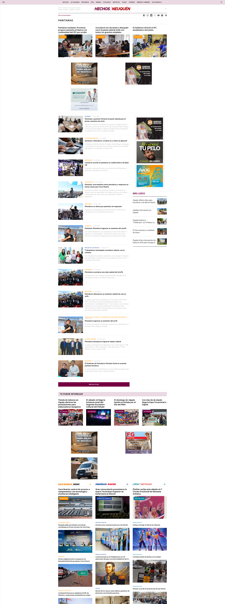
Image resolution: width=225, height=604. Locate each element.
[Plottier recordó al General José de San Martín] (150, 592)
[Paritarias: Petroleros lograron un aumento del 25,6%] (70, 226)
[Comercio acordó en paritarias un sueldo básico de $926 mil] (70, 160)
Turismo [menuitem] (132, 2)
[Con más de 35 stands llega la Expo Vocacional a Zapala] (154, 409)
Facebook (144, 16)
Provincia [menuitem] (85, 2)
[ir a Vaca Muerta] (68, 484)
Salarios (63, 37)
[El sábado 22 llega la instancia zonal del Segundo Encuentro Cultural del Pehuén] (98, 409)
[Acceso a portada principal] (15, 2)
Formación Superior (104, 498)
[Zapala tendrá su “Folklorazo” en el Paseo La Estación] (162, 219)
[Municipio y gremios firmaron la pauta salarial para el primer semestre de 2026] (70, 116)
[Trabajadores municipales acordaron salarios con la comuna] (70, 247)
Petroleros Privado (91, 138)
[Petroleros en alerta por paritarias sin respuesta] (70, 204)
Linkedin (151, 16)
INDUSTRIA (61, 556)
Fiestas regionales (64, 15)
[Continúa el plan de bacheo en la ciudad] (150, 560)
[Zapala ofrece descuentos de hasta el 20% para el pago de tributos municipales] (162, 239)
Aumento (88, 225)
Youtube (158, 16)
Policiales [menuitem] (107, 2)
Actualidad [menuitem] (75, 2)
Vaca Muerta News (64, 522)
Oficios (97, 588)
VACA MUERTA (89, 182)
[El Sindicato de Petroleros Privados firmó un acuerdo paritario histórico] (70, 361)
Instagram (148, 16)
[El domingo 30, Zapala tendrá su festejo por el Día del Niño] (126, 409)
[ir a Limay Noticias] (142, 484)
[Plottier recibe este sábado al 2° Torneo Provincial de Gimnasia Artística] (150, 496)
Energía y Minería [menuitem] (143, 2)
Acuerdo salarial (90, 339)
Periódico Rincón (100, 522)
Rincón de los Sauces (92, 247)
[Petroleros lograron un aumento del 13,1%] (70, 317)
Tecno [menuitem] (124, 2)
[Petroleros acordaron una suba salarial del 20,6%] (70, 269)
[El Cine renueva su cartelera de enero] (162, 229)
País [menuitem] (92, 2)
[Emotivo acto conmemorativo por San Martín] (112, 528)
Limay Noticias (139, 498)
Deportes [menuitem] (116, 2)
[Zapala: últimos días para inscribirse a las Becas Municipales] (162, 199)
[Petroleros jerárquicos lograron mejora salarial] (70, 339)
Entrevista (64, 498)
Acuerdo (88, 116)
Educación (138, 37)
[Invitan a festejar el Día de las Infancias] (150, 528)
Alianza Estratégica (64, 590)
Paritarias (100, 37)
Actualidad (64, 411)
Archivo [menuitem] (66, 2)
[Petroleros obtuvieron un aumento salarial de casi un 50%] (70, 291)
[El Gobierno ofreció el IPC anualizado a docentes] (150, 35)
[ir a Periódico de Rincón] (105, 484)
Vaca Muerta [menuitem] (157, 2)
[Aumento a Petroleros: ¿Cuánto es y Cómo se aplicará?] (70, 138)
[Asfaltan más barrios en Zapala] (162, 209)
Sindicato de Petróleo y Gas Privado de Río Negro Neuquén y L (106, 317)
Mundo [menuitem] (98, 2)
